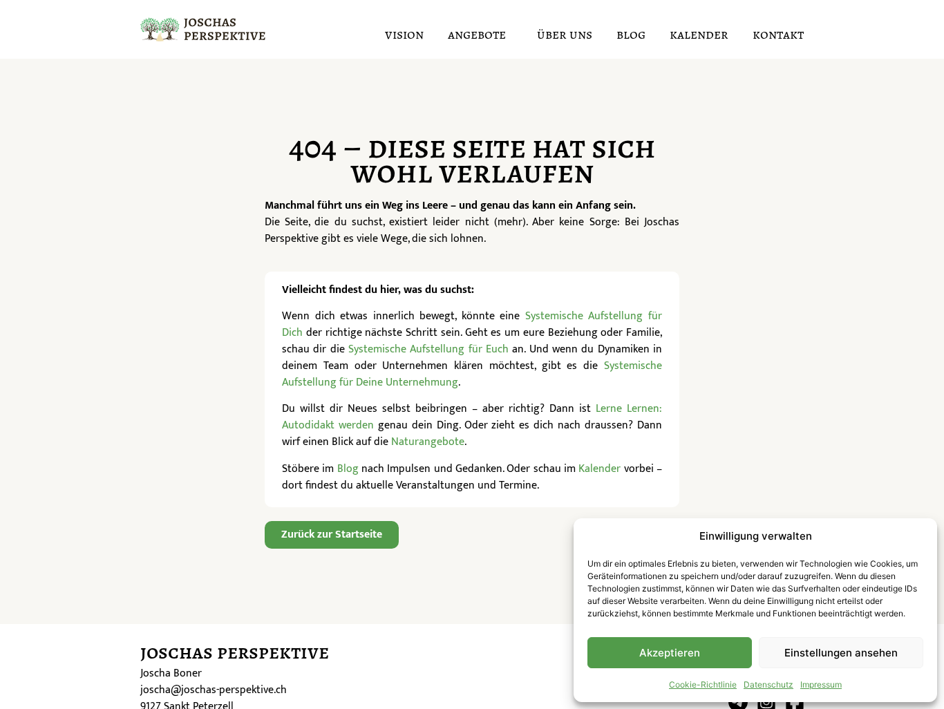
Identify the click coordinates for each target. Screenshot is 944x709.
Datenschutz (768, 684)
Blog (630, 34)
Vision (404, 34)
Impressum (821, 684)
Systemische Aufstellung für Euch (428, 349)
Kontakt (778, 34)
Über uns (564, 34)
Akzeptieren (669, 652)
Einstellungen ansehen (841, 652)
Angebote (477, 34)
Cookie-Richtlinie (703, 684)
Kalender (699, 34)
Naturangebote (427, 442)
